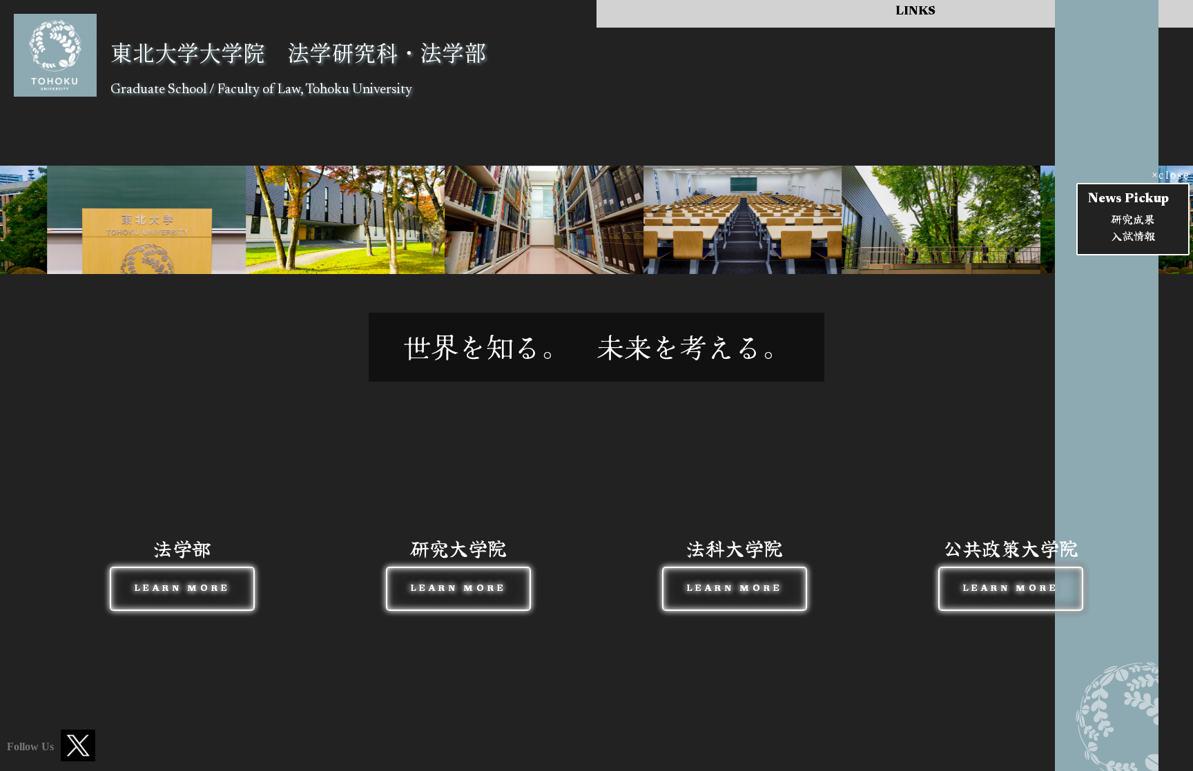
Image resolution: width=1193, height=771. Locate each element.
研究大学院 (458, 568)
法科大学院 (734, 568)
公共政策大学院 (1010, 568)
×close (1169, 174)
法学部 (183, 568)
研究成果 (1133, 219)
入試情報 (1133, 235)
